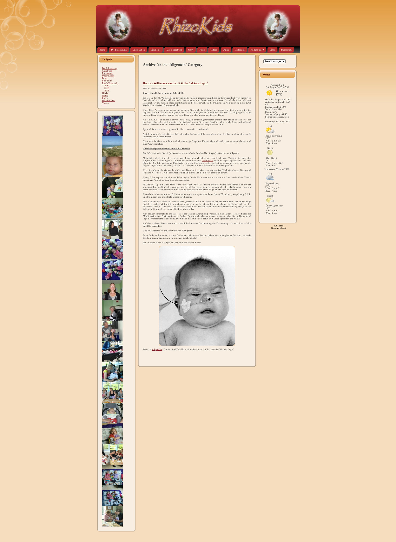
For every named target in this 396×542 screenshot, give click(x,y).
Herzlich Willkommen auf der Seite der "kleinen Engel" (175, 83)
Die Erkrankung (110, 68)
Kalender (278, 226)
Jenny (105, 95)
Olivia (105, 93)
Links (104, 98)
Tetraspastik (207, 160)
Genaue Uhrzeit (278, 228)
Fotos (104, 78)
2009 (106, 85)
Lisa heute (107, 80)
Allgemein (157, 349)
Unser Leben (108, 75)
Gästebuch (107, 71)
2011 (106, 90)
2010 (106, 88)
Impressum (107, 73)
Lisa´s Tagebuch (110, 83)
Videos (105, 103)
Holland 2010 (108, 100)
